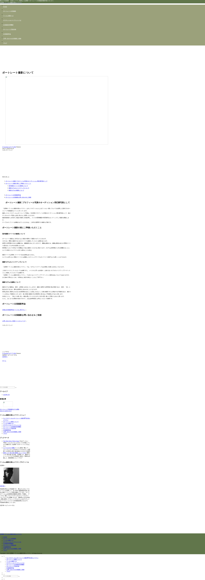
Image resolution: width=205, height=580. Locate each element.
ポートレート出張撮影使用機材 (12, 426)
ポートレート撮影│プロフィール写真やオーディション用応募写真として (26, 181)
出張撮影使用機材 (8, 543)
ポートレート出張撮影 (9, 538)
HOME (5, 537)
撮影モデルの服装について (16, 190)
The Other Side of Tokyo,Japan (11, 441)
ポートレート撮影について (11, 421)
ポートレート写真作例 (9, 428)
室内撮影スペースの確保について (18, 185)
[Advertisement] (102, 58)
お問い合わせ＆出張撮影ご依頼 (12, 431)
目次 (3, 177)
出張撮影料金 (7, 430)
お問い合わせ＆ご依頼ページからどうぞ (13, 321)
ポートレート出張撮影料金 (13, 195)
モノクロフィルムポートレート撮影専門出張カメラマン (22, 558)
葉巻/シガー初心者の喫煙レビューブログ (15, 453)
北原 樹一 (2, 486)
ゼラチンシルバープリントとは (12, 425)
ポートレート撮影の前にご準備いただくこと (18, 183)
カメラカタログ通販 (9, 447)
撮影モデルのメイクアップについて (19, 188)
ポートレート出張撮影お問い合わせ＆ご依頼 (18, 197)
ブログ (5, 433)
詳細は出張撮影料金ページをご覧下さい (13, 309)
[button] (15, 387)
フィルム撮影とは (8, 423)
